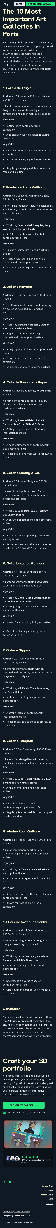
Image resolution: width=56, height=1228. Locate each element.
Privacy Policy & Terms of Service (16, 1212)
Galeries (49, 1203)
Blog (6, 4)
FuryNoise (49, 1190)
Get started (40, 4)
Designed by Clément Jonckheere (16, 1215)
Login (19, 4)
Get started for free (21, 1105)
